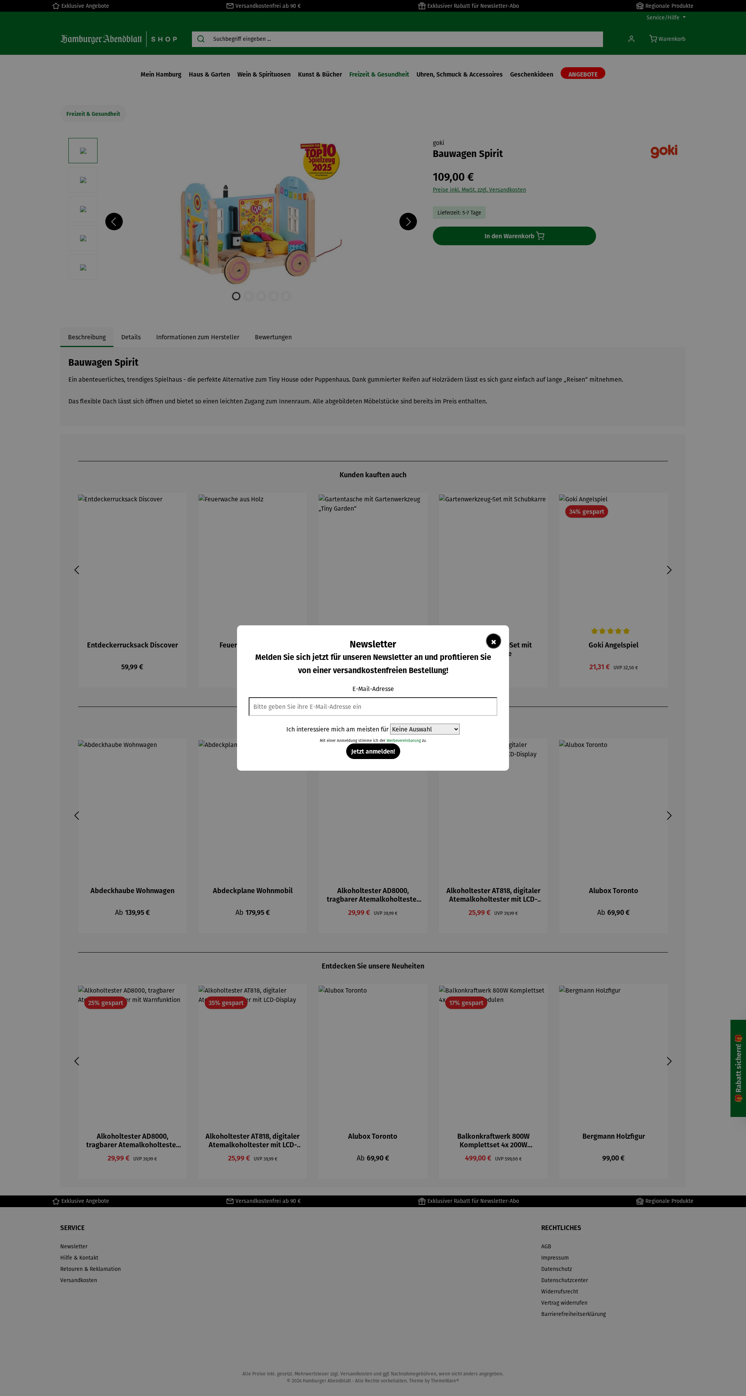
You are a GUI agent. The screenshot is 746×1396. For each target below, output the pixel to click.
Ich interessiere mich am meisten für (337, 729)
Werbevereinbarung (404, 740)
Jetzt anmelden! (373, 751)
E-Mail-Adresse (373, 688)
